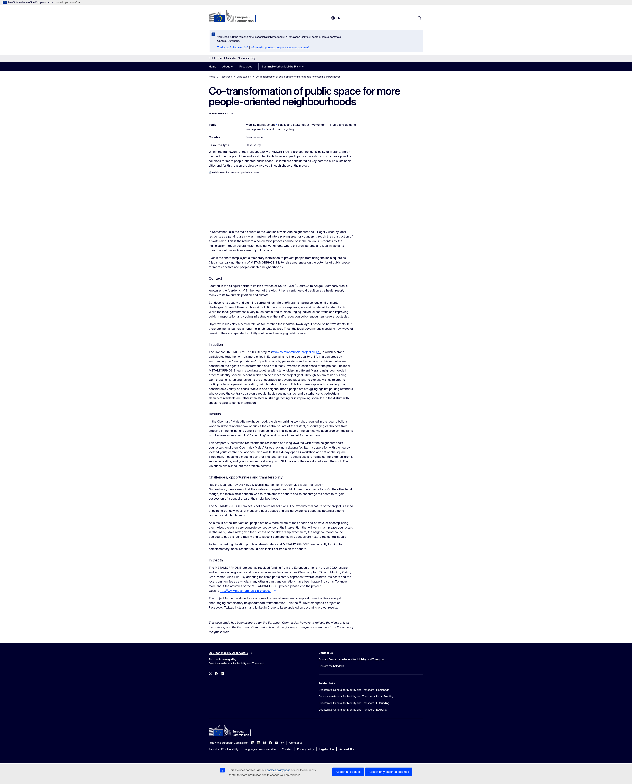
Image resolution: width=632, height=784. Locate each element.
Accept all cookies (348, 771)
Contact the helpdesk (331, 666)
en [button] (338, 18)
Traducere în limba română (233, 47)
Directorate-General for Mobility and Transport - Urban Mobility (356, 696)
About (226, 66)
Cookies (287, 749)
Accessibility (346, 749)
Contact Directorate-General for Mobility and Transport (351, 659)
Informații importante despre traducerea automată (280, 47)
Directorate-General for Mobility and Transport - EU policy (353, 709)
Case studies (244, 76)
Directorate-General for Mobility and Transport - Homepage (354, 689)
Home (212, 66)
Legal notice (326, 749)
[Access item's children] (233, 66)
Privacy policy (305, 749)
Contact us (295, 742)
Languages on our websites (260, 749)
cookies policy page (278, 770)
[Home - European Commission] (235, 16)
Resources (245, 66)
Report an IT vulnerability (223, 749)
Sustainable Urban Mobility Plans (281, 66)
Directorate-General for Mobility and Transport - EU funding (354, 703)
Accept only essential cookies (389, 771)
